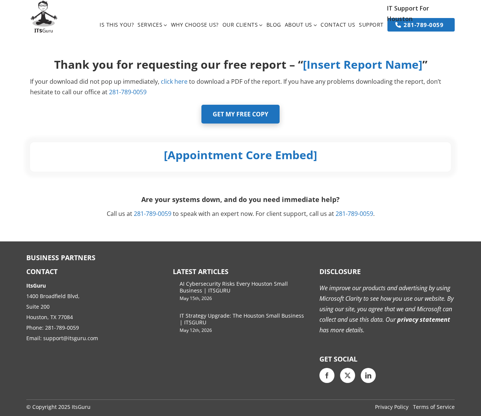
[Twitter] (347, 375)
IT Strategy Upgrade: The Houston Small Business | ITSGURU (242, 319)
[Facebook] (326, 375)
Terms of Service (434, 406)
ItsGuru (81, 406)
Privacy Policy (391, 406)
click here (174, 81)
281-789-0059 (62, 327)
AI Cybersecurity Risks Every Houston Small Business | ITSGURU (234, 287)
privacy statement (423, 319)
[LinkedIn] (368, 375)
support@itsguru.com (70, 338)
